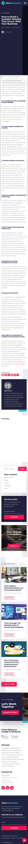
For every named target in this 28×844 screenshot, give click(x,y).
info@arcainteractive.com (9, 777)
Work (5, 488)
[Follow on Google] (12, 787)
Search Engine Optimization (10, 757)
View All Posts (9, 684)
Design (6, 13)
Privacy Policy (5, 838)
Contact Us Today (10, 712)
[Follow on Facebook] (3, 787)
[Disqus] (14, 439)
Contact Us (14, 546)
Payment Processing (7, 766)
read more (9, 597)
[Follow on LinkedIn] (7, 787)
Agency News (8, 477)
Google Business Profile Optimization (12, 759)
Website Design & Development (11, 750)
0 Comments (15, 27)
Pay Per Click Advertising (9, 761)
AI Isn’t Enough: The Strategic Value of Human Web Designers (13, 625)
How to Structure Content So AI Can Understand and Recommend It (11, 663)
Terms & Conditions (18, 838)
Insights (6, 483)
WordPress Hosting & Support (10, 752)
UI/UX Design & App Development (12, 755)
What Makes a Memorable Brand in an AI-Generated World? (13, 588)
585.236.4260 (5, 775)
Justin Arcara (8, 32)
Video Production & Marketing (10, 764)
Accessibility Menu (7, 842)
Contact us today (18, 364)
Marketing (7, 485)
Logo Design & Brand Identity (10, 748)
